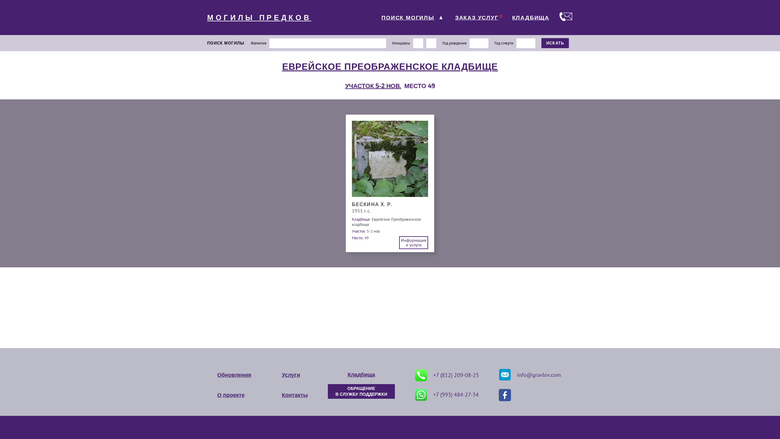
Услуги (291, 375)
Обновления (234, 375)
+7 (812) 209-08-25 (456, 375)
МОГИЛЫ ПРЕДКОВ (259, 18)
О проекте (231, 395)
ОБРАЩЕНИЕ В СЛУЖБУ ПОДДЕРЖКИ (361, 391)
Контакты (295, 395)
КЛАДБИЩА (530, 17)
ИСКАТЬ (555, 43)
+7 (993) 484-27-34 (456, 394)
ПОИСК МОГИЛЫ (407, 17)
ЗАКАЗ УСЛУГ (476, 17)
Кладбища (361, 374)
